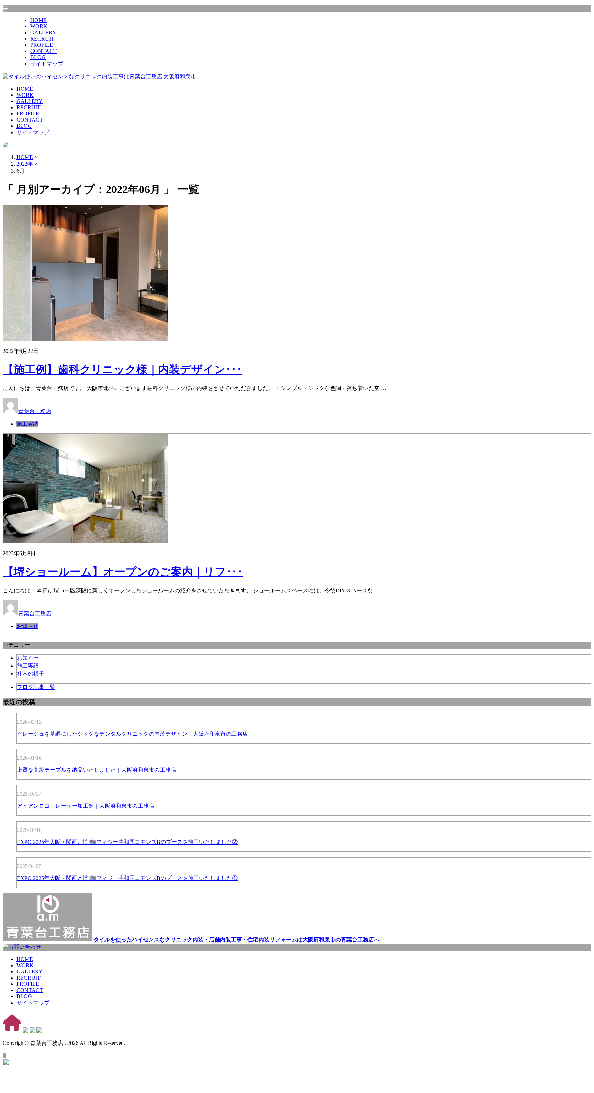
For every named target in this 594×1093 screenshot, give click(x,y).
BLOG (38, 57)
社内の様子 (30, 674)
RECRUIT (42, 39)
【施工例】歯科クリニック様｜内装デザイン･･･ (122, 369)
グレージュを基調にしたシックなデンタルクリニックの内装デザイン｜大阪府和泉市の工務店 (132, 734)
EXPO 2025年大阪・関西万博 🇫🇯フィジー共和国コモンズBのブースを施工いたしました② (127, 842)
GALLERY (43, 32)
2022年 (24, 164)
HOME (38, 20)
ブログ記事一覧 (36, 687)
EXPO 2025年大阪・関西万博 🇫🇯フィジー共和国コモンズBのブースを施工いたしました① (127, 878)
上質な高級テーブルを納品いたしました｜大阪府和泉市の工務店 (96, 770)
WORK (38, 26)
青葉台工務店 (34, 411)
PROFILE (41, 45)
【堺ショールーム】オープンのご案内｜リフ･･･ (123, 572)
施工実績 (27, 424)
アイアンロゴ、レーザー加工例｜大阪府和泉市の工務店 (85, 806)
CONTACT (43, 51)
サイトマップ (46, 64)
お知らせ (27, 626)
